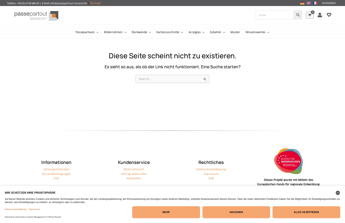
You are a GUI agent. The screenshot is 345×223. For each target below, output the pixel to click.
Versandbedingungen (56, 174)
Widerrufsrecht (134, 169)
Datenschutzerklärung (211, 169)
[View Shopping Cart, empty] (309, 15)
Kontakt (95, 3)
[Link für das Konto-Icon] (319, 15)
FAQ (56, 178)
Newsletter (134, 178)
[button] (329, 15)
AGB (211, 178)
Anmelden (329, 3)
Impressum (211, 174)
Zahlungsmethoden (56, 169)
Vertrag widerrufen (134, 174)
